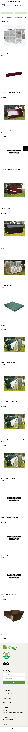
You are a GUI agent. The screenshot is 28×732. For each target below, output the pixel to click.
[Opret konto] (15, 5)
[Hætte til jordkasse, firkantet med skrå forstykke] (14, 425)
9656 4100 (7, 696)
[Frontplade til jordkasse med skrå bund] (14, 155)
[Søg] (26, 9)
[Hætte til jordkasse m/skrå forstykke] (14, 580)
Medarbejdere (6, 721)
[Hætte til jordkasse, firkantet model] (14, 387)
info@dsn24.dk (8, 693)
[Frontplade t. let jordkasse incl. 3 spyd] (14, 78)
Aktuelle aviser (7, 13)
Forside (14, 728)
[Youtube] (7, 663)
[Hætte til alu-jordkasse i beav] (14, 309)
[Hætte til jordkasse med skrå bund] (14, 348)
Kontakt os (5, 717)
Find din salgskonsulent (21, 13)
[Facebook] (4, 663)
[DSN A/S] (5, 5)
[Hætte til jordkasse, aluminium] (14, 464)
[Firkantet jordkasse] (14, 193)
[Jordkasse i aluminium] (14, 271)
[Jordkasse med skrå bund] (14, 116)
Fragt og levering (7, 724)
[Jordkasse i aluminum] (14, 39)
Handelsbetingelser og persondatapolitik (13, 712)
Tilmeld (14, 682)
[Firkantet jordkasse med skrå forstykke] (14, 232)
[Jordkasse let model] (14, 618)
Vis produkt (4, 59)
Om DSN (5, 710)
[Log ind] (18, 5)
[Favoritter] (23, 5)
